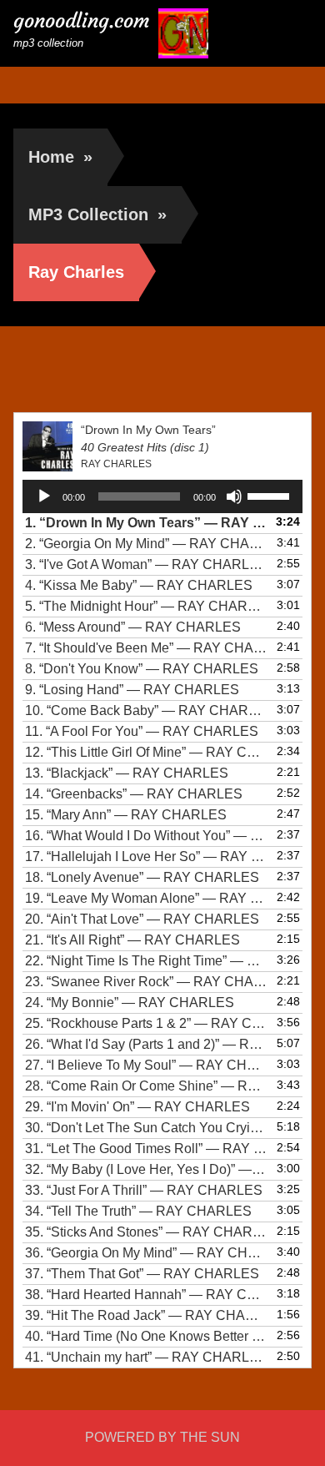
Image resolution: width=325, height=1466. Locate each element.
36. (146, 1253)
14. (133, 794)
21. (132, 940)
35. (146, 1232)
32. (146, 1169)
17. (146, 856)
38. (146, 1294)
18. (142, 877)
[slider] (271, 495)
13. (126, 773)
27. (146, 1065)
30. (146, 1128)
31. (146, 1148)
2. (146, 544)
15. (126, 815)
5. (146, 606)
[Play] (44, 496)
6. (133, 627)
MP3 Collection (97, 214)
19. (146, 898)
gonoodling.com (81, 20)
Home (60, 157)
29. (137, 1107)
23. (146, 982)
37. (142, 1274)
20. (142, 919)
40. (146, 1336)
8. (141, 669)
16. (146, 836)
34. (138, 1211)
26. (146, 1044)
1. (146, 523)
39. (146, 1315)
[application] (162, 496)
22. (146, 961)
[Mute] (234, 496)
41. (146, 1357)
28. (146, 1086)
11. (141, 731)
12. (146, 752)
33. (143, 1190)
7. (146, 648)
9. (132, 690)
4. (138, 585)
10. (146, 710)
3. (146, 564)
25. (146, 1023)
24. (129, 1002)
